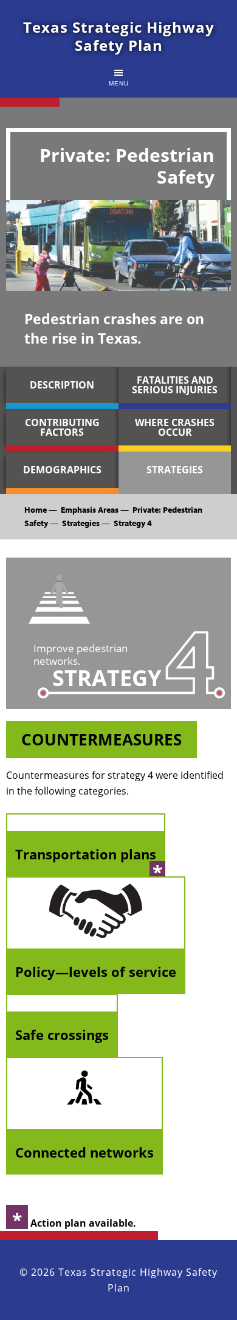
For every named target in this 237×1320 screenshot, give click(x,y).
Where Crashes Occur (175, 427)
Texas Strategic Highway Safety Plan (119, 36)
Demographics (62, 469)
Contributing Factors (62, 427)
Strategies (174, 469)
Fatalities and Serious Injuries (175, 384)
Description (62, 385)
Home (35, 509)
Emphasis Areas (89, 509)
